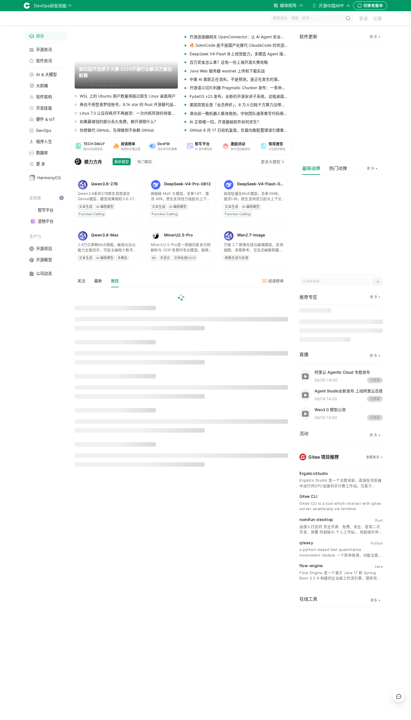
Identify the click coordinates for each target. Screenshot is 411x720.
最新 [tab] (98, 280)
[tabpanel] (181, 381)
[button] (90, 146)
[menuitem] (46, 36)
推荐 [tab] (115, 280)
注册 (377, 18)
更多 (375, 600)
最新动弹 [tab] (311, 168)
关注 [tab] (81, 280)
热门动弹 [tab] (338, 168)
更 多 (372, 168)
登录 (363, 18)
